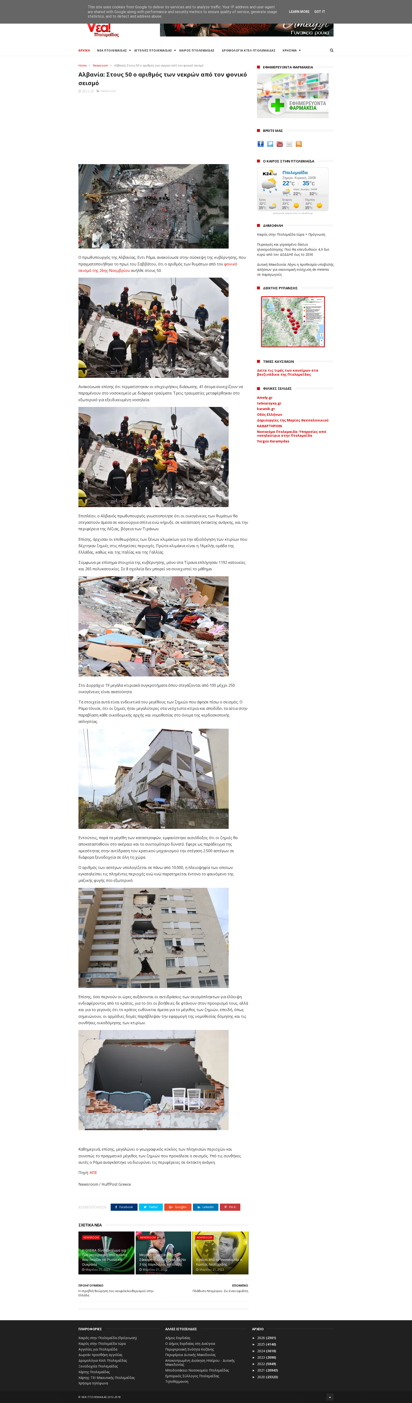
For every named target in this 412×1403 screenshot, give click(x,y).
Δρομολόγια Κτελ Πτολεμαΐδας (102, 1360)
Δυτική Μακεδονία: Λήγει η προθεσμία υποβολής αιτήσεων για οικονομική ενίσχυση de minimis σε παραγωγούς (295, 269)
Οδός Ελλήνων (269, 414)
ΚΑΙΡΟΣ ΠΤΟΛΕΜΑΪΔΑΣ (197, 50)
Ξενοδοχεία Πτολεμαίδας (98, 1366)
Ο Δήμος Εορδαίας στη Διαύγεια (190, 1343)
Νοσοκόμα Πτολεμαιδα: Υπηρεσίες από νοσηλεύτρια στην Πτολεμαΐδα (291, 433)
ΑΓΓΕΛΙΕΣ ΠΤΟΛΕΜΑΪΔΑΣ (153, 50)
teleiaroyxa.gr (269, 403)
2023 (261, 1357)
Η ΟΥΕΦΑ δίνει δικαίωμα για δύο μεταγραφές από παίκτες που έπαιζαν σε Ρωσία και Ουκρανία (104, 1257)
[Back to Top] (330, 1397)
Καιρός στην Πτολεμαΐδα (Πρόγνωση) (107, 1337)
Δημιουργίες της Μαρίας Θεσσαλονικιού (293, 420)
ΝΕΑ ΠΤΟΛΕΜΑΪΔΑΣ (112, 50)
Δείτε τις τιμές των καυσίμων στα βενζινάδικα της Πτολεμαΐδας (287, 372)
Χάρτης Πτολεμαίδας (94, 1372)
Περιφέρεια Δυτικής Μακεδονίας (190, 1354)
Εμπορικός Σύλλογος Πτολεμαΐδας (192, 1376)
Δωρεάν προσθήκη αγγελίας (100, 1354)
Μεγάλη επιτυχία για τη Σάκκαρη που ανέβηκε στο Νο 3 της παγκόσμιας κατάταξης (162, 1259)
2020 (261, 1377)
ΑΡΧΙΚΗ (84, 50)
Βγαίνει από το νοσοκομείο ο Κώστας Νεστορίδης (219, 1262)
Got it (319, 12)
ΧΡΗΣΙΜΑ (290, 50)
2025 (261, 1344)
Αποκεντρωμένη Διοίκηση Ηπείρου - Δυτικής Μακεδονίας (200, 1362)
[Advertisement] (163, 127)
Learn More (299, 12)
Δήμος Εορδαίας (177, 1337)
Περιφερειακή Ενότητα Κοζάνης (189, 1349)
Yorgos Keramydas (273, 441)
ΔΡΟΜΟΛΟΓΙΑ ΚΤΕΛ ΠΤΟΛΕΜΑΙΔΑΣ (249, 50)
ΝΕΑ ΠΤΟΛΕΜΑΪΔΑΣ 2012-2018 (101, 1397)
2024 (261, 1351)
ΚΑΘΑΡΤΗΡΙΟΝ (269, 426)
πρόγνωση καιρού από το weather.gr (293, 213)
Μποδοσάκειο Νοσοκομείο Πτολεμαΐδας (197, 1370)
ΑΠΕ (93, 1172)
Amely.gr (265, 397)
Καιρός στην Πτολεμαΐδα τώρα (102, 1343)
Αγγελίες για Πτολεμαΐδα (97, 1349)
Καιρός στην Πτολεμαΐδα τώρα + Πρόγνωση (291, 234)
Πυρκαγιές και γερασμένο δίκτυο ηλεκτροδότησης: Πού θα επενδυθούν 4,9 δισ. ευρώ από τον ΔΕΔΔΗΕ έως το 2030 (293, 249)
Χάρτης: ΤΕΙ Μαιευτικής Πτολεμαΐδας (106, 1377)
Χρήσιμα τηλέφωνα (93, 1383)
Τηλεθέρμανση (176, 1381)
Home (82, 65)
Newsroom (100, 65)
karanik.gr (266, 408)
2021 (261, 1370)
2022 (261, 1363)
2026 (261, 1337)
